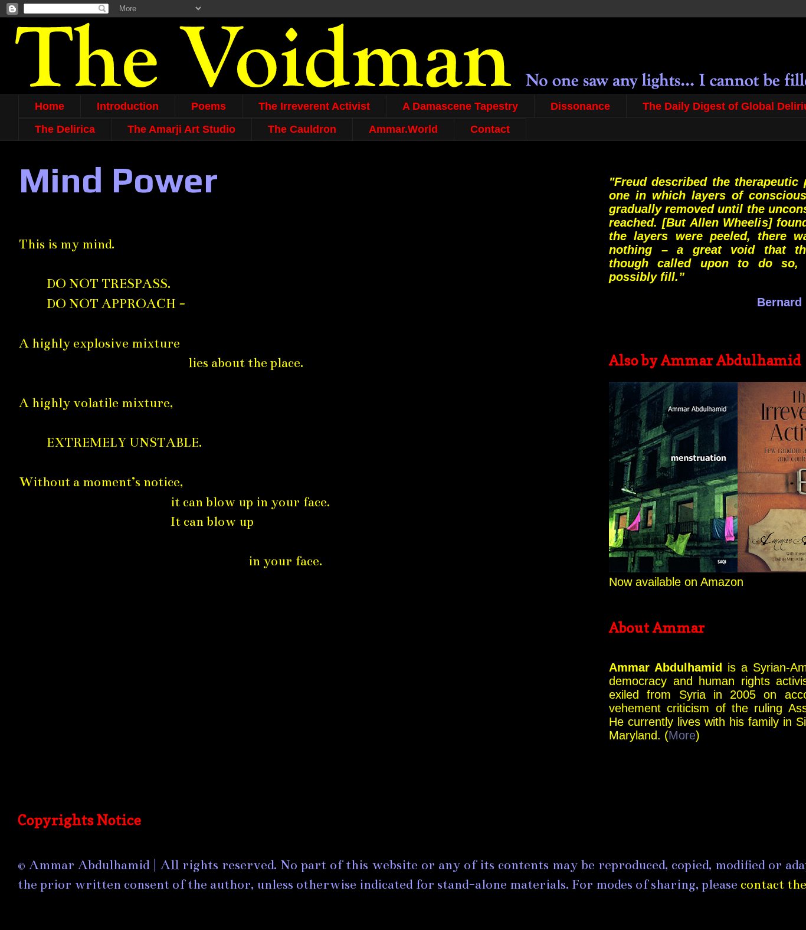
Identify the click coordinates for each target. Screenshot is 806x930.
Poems (208, 106)
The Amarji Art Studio (181, 129)
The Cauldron (302, 129)
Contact (490, 129)
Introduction (128, 106)
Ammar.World (403, 129)
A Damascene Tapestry (460, 106)
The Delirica (65, 129)
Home (49, 106)
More (682, 735)
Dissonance (580, 106)
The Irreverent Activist (314, 106)
